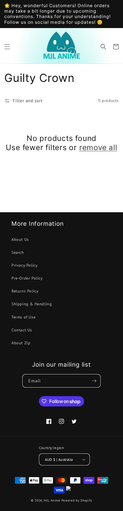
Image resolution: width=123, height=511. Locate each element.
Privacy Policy (24, 265)
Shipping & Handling (31, 303)
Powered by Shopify (76, 500)
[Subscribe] (94, 381)
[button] (7, 46)
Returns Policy (24, 291)
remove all (98, 147)
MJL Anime (52, 500)
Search (17, 252)
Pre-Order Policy (27, 278)
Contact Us (21, 330)
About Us (20, 239)
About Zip (20, 342)
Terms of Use (23, 317)
